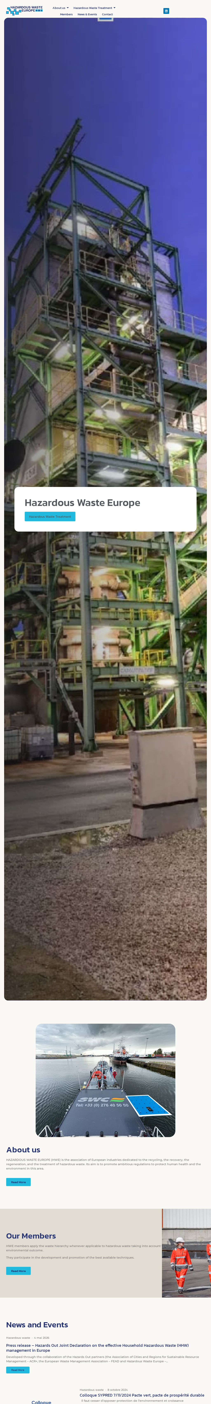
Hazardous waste (18, 1337)
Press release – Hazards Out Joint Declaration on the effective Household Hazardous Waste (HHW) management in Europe (97, 1348)
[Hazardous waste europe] (24, 10)
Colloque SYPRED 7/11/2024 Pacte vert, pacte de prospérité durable (142, 1395)
